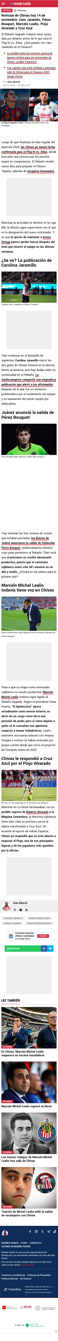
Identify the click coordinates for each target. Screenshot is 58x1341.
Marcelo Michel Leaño (39, 918)
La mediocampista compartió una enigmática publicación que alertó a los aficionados (28, 380)
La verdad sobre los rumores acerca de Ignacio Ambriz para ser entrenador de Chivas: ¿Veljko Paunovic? (29, 57)
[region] (29, 1337)
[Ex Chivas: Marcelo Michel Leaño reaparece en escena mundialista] (29, 1027)
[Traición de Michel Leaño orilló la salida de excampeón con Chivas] (29, 1188)
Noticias (22, 10)
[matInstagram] (36, 1231)
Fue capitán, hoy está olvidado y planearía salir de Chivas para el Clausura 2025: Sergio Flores (31, 72)
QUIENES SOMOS (10, 1243)
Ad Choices (25, 1278)
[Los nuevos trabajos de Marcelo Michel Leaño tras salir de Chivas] (29, 1133)
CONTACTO (35, 1243)
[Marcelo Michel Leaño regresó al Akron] (29, 1082)
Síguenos (43, 936)
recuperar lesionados (40, 171)
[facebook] (30, 1231)
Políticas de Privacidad (39, 1275)
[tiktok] (55, 1231)
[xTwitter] (42, 1231)
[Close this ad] (56, 1331)
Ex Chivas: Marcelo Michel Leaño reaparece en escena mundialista (22, 1053)
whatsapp (15, 948)
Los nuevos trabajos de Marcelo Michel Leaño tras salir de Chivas (26, 1159)
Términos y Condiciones (13, 1275)
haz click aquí (27, 1265)
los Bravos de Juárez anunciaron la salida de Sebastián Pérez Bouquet (28, 543)
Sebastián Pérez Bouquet (39, 923)
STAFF (24, 1243)
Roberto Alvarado (37, 812)
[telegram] (48, 1231)
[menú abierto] (3, 4)
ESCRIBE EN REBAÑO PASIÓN (15, 1246)
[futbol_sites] (13, 1289)
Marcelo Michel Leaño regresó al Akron (26, 1106)
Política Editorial (9, 1278)
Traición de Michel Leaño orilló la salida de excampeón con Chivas (27, 1213)
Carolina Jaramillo (13, 918)
